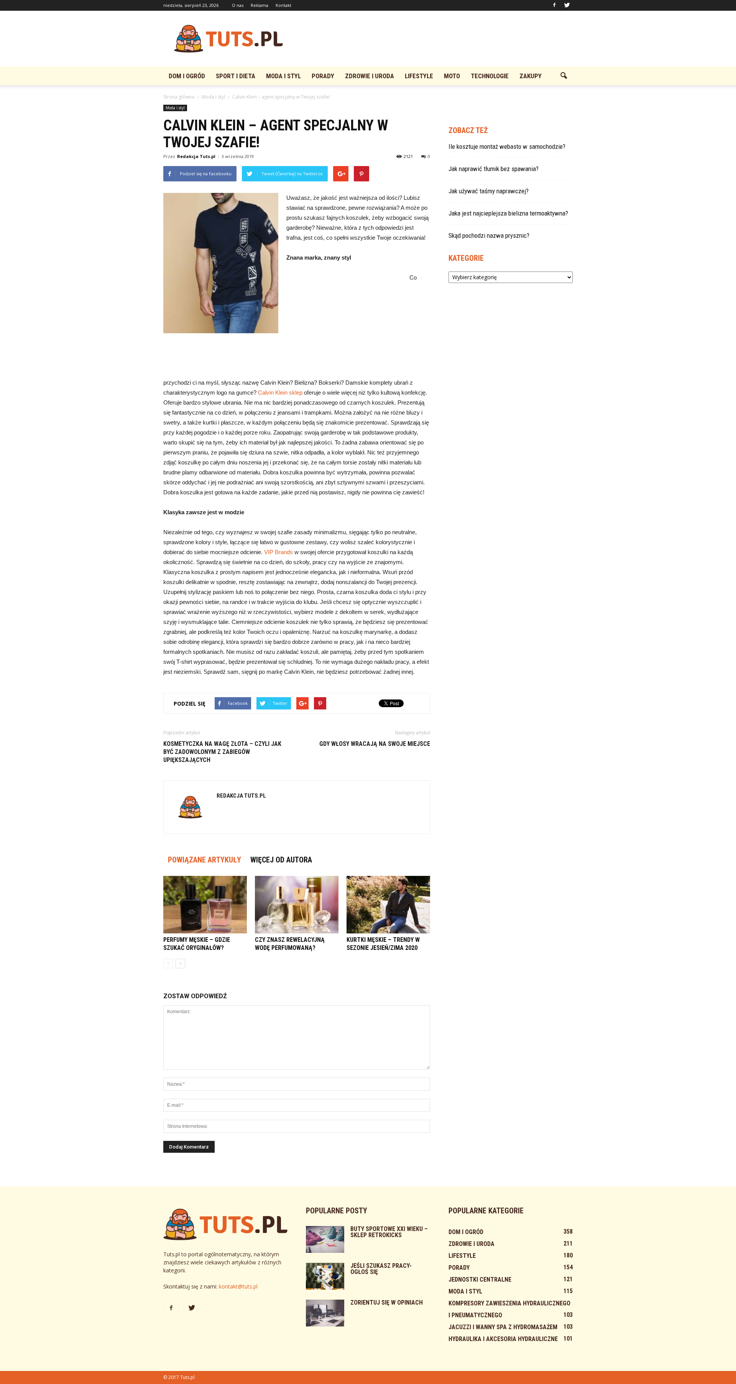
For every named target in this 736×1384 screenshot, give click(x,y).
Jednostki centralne (480, 1279)
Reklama (259, 5)
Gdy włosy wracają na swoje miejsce (374, 743)
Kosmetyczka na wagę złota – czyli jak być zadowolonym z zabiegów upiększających (222, 752)
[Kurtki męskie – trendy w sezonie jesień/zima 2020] (388, 904)
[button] (563, 76)
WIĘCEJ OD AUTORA (281, 859)
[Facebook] (554, 5)
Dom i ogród (187, 76)
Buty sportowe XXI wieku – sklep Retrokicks (389, 1232)
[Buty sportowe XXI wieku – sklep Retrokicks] (325, 1239)
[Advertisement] (433, 38)
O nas (237, 5)
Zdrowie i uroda (369, 76)
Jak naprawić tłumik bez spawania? (494, 169)
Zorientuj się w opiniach (386, 1302)
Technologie (490, 76)
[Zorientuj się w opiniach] (325, 1313)
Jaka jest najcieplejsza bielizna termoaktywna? (508, 213)
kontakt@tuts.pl (238, 1286)
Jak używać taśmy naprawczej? (489, 191)
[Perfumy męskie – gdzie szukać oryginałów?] (205, 904)
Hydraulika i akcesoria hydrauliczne (503, 1339)
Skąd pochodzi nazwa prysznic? (489, 235)
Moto (452, 76)
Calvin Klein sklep (280, 392)
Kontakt (283, 5)
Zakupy (530, 76)
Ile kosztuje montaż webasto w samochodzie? (507, 146)
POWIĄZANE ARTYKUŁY (204, 859)
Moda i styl (283, 76)
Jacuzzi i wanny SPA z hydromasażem (503, 1327)
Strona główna (178, 97)
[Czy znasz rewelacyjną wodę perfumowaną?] (296, 904)
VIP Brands (278, 552)
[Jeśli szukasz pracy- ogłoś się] (325, 1276)
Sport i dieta (235, 76)
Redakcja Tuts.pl (196, 156)
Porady (323, 76)
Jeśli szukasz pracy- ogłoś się (381, 1268)
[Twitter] (567, 5)
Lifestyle (419, 76)
